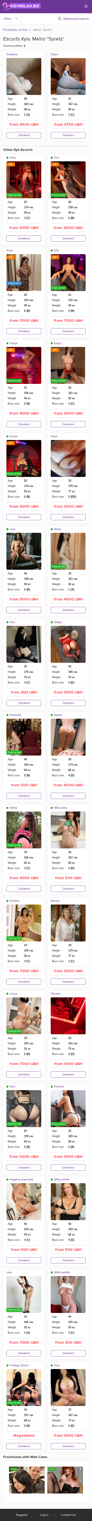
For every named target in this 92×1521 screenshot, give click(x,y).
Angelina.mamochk (21, 1179)
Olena (13, 807)
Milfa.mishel (61, 1179)
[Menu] (86, 6)
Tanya (13, 343)
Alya (12, 1086)
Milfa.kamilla (61, 1272)
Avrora (13, 436)
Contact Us (68, 1515)
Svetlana (11, 54)
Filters (8, 18)
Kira (56, 157)
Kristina (14, 900)
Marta (57, 529)
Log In (44, 1515)
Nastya (55, 900)
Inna (56, 1365)
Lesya (13, 993)
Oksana (55, 993)
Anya (9, 250)
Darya (54, 54)
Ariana (57, 715)
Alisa (12, 157)
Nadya (57, 622)
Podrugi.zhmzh (18, 1365)
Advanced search (76, 19)
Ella (56, 250)
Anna (54, 436)
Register (22, 1515)
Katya (57, 343)
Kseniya (58, 1086)
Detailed (24, 135)
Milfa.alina (60, 807)
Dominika (15, 715)
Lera (12, 529)
